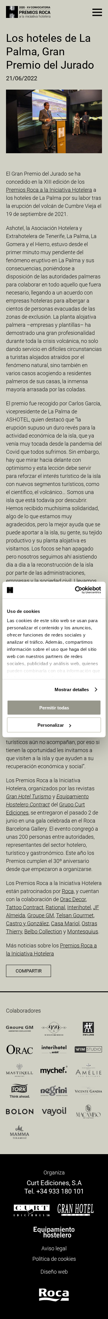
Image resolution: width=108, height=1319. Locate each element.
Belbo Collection (43, 931)
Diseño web (54, 1272)
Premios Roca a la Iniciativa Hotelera (49, 190)
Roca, (68, 891)
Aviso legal (54, 1248)
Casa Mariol (65, 923)
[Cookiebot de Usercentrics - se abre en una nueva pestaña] (76, 590)
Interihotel (79, 907)
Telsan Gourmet (75, 915)
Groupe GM (40, 915)
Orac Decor (73, 899)
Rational (55, 907)
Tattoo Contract (25, 907)
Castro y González (27, 923)
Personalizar (51, 725)
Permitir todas (54, 707)
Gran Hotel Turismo (28, 796)
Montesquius (82, 931)
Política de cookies (54, 1259)
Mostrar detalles (72, 689)
